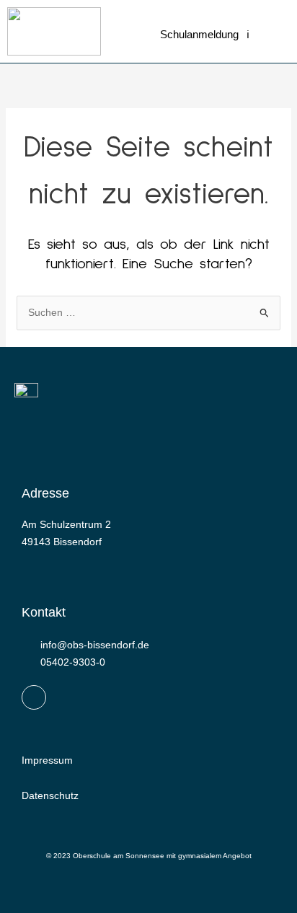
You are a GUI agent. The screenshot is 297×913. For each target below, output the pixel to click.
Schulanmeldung (199, 34)
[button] (258, 38)
